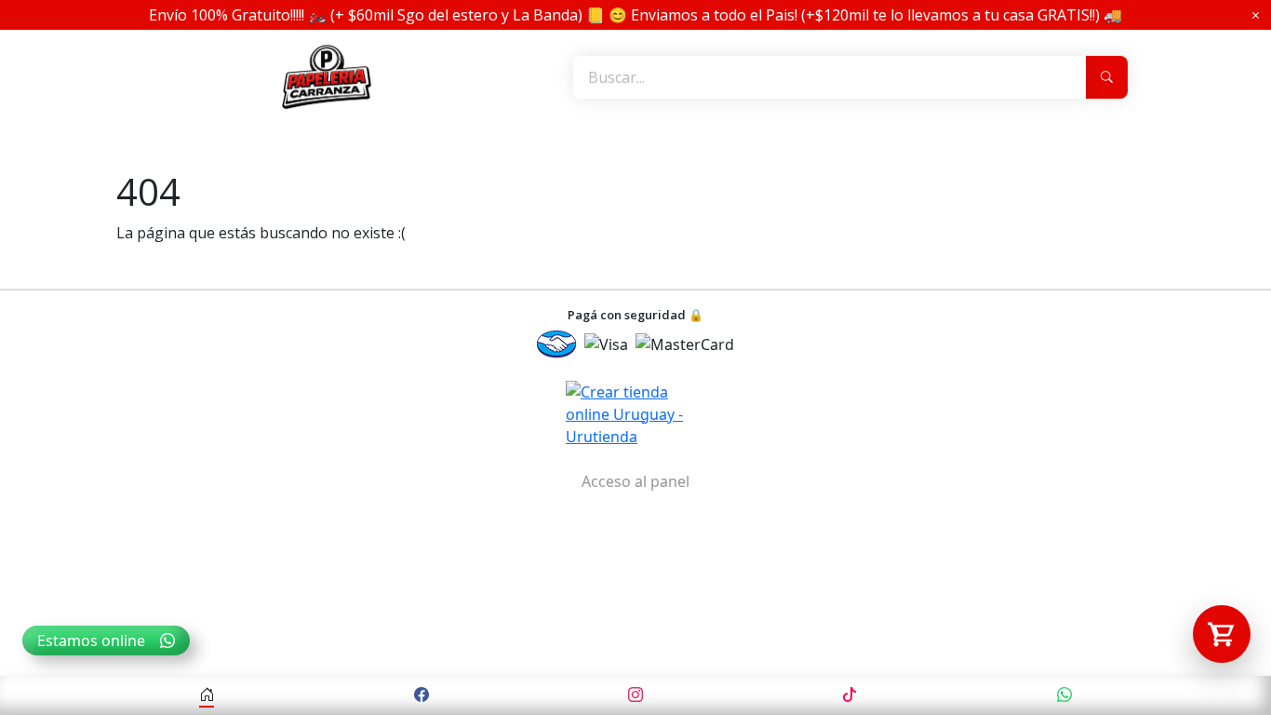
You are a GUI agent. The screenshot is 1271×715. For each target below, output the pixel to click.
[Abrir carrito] (1222, 634)
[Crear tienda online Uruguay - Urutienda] (635, 414)
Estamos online (91, 640)
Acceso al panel (635, 481)
